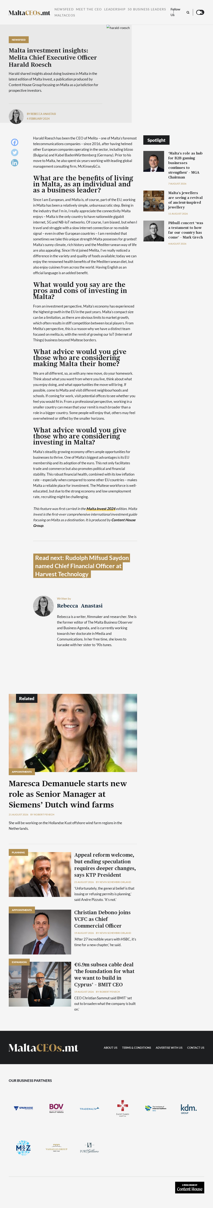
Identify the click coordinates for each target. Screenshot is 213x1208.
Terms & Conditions (136, 1048)
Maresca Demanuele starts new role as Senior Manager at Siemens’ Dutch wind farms (68, 794)
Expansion (19, 962)
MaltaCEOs (64, 15)
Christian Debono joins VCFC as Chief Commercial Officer (102, 919)
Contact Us (195, 1048)
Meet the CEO (89, 9)
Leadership (114, 9)
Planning (18, 852)
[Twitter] (15, 153)
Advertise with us (169, 1048)
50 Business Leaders (147, 9)
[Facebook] (15, 143)
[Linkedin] (15, 163)
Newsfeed (64, 9)
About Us (110, 1048)
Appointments (22, 771)
